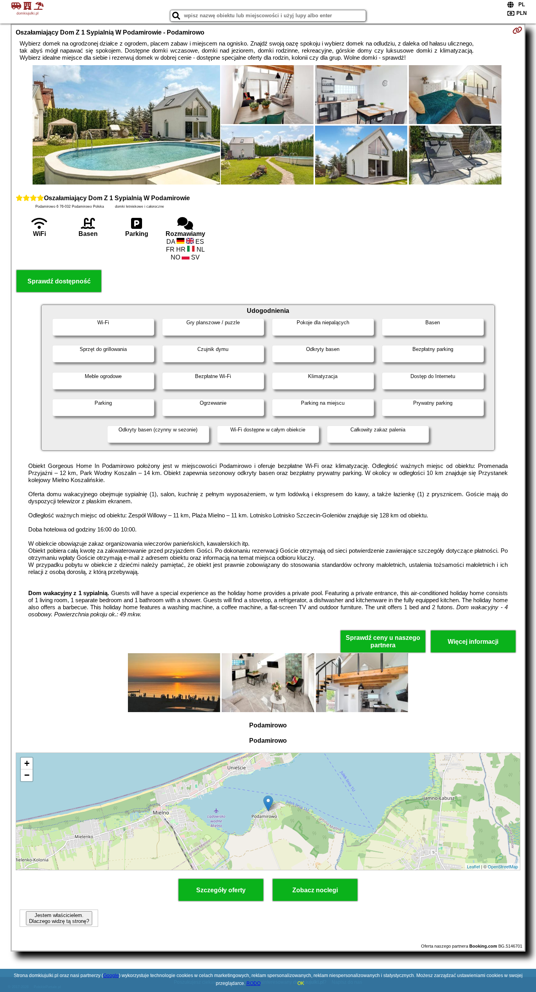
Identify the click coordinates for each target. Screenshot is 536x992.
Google (111, 975)
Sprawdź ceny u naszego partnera (383, 641)
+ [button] (26, 763)
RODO (253, 983)
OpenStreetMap (503, 866)
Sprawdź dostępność (59, 281)
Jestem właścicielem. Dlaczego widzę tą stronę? (59, 918)
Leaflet (473, 866)
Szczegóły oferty (221, 890)
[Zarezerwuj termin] (517, 30)
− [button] (26, 775)
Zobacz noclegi (315, 890)
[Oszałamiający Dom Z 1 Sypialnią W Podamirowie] (126, 125)
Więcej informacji (473, 641)
